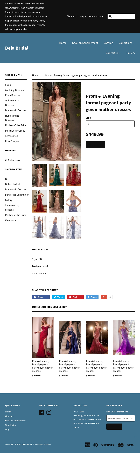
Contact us (112, 53)
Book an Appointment (85, 42)
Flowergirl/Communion (17, 194)
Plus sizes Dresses (15, 130)
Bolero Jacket (12, 184)
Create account (96, 16)
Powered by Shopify (42, 444)
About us (9, 416)
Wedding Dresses (14, 90)
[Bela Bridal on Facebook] (41, 412)
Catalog (108, 42)
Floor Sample (12, 141)
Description (40, 249)
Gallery (131, 53)
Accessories (11, 136)
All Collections (12, 160)
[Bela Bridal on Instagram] (48, 412)
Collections (125, 42)
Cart (73, 16)
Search (8, 411)
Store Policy (10, 425)
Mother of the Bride (15, 125)
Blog (7, 429)
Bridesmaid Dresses (15, 110)
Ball (7, 179)
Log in (83, 16)
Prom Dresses (12, 95)
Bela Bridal (16, 48)
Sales (8, 84)
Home (62, 42)
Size (88, 117)
